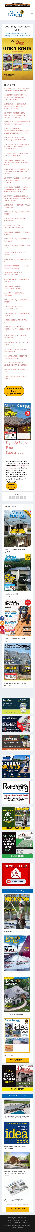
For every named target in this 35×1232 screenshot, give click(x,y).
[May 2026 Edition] (17, 1035)
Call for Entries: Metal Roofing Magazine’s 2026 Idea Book (13, 1200)
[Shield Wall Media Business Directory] (17, 912)
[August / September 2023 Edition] (17, 617)
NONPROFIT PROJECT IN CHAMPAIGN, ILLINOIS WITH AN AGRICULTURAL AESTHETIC (17, 180)
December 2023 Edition (12, 594)
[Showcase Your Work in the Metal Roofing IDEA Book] (17, 1133)
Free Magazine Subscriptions (17, 1218)
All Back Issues (25, 36)
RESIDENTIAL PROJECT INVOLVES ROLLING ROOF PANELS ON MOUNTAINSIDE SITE (15, 106)
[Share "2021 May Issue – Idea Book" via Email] (21, 497)
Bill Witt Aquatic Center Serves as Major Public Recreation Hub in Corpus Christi (17, 1117)
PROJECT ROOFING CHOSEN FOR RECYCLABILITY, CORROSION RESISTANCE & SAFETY (15, 97)
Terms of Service (17, 1228)
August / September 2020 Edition (15, 549)
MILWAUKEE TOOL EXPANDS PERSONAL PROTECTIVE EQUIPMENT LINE (17, 329)
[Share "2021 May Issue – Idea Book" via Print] (25, 497)
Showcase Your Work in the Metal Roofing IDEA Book (14, 1147)
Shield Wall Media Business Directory (16, 932)
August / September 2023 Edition (15, 639)
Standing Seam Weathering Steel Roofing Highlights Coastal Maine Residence (15, 1173)
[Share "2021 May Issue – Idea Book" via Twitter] (14, 497)
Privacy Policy (25, 1225)
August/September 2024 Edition (15, 683)
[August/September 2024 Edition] (17, 661)
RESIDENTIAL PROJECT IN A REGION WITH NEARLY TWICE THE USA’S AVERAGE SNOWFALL (16, 146)
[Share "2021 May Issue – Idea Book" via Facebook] (10, 497)
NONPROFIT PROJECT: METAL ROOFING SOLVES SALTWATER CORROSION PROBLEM (14, 115)
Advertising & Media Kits (13, 1223)
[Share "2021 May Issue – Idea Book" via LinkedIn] (17, 497)
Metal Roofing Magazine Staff (16, 33)
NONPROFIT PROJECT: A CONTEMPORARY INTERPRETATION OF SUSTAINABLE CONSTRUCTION (16, 131)
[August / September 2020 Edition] (17, 528)
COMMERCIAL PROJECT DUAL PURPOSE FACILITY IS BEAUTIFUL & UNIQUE (16, 162)
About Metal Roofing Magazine (17, 1220)
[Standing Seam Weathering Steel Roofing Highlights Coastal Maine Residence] (17, 1161)
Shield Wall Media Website (12, 1225)
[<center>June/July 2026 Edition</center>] (17, 994)
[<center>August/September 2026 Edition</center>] (17, 953)
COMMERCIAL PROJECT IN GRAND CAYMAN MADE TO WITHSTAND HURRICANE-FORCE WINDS (16, 189)
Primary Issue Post (11, 36)
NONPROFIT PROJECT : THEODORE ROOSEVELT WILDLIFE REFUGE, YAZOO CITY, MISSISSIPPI (17, 198)
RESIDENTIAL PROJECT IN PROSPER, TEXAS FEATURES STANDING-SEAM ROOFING (16, 171)
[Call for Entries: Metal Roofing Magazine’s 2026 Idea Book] (17, 1188)
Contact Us (25, 1223)
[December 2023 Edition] (17, 572)
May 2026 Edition (9, 1055)
